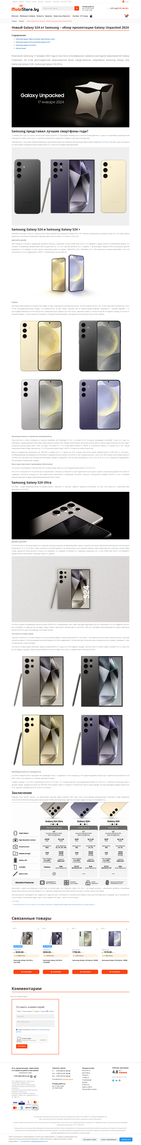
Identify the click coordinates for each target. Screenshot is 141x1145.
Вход (69, 1)
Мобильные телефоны (27, 16)
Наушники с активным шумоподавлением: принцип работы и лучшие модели (70, 904)
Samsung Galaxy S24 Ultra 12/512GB (23, 961)
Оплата (34, 1)
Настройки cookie (89, 1089)
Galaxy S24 (97, 142)
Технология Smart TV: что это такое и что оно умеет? (29, 904)
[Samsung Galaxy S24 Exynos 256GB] (85, 938)
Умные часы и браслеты (61, 16)
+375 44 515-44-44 (63, 1071)
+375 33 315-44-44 (63, 1073)
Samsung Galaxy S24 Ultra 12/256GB (52, 961)
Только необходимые (108, 1139)
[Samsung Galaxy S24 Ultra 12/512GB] (26, 938)
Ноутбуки (76, 16)
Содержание (19, 35)
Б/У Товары (84, 16)
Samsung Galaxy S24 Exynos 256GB (85, 960)
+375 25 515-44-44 (63, 1076)
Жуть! (19, 1011)
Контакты (64, 1)
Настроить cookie (90, 1139)
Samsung (72, 135)
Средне (36, 1011)
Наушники (48, 16)
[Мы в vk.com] (116, 1080)
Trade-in (27, 1)
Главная (14, 1)
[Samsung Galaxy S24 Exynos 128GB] (114, 938)
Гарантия (48, 1)
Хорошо (43, 1011)
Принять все (125, 1139)
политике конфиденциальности (35, 1141)
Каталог (16, 16)
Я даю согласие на (33, 1031)
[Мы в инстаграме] (119, 1080)
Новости (21, 1)
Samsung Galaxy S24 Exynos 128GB (114, 960)
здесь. (96, 1130)
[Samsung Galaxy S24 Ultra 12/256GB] (55, 938)
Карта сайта (87, 1087)
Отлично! (51, 1011)
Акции (127, 1)
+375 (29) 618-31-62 (21, 1076)
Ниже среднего (27, 1011)
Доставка (40, 1)
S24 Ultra (113, 142)
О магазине (56, 1)
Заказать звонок (68, 1079)
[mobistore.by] (25, 8)
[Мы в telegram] (113, 1080)
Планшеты (40, 16)
